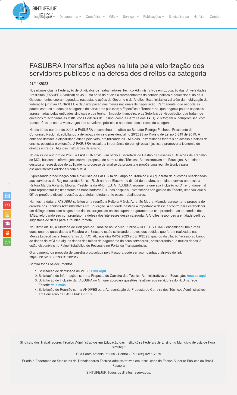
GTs (112, 16)
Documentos (69, 16)
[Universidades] (7, 224)
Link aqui (98, 271)
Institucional (43, 16)
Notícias (199, 16)
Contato (215, 16)
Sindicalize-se (179, 16)
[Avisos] (7, 205)
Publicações (152, 16)
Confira (87, 294)
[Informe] (7, 214)
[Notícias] (7, 196)
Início (26, 16)
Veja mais (58, 284)
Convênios (94, 16)
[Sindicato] (7, 233)
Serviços (129, 16)
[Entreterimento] (7, 187)
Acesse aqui (196, 275)
